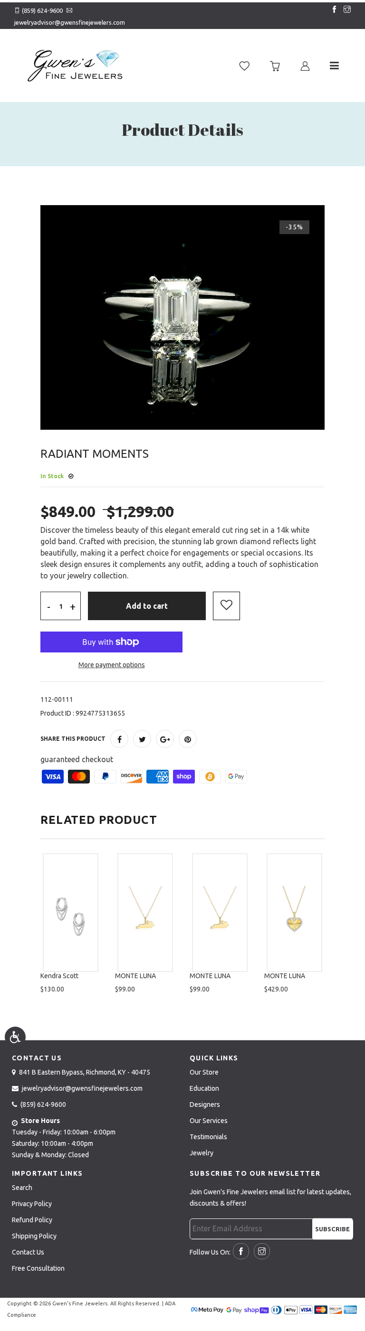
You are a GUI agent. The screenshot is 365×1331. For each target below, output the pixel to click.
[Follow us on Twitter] (142, 739)
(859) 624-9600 (42, 10)
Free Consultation (38, 1268)
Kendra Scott (59, 976)
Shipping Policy (34, 1236)
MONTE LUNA (135, 976)
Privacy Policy (32, 1204)
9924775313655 (100, 713)
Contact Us (28, 1252)
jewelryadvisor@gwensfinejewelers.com (69, 22)
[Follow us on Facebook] (332, 10)
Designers (205, 1104)
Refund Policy (32, 1220)
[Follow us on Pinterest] (188, 739)
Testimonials (208, 1137)
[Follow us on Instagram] (345, 10)
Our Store (204, 1072)
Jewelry (201, 1153)
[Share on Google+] (165, 739)
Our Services (209, 1120)
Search (22, 1187)
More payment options (111, 665)
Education (204, 1088)
